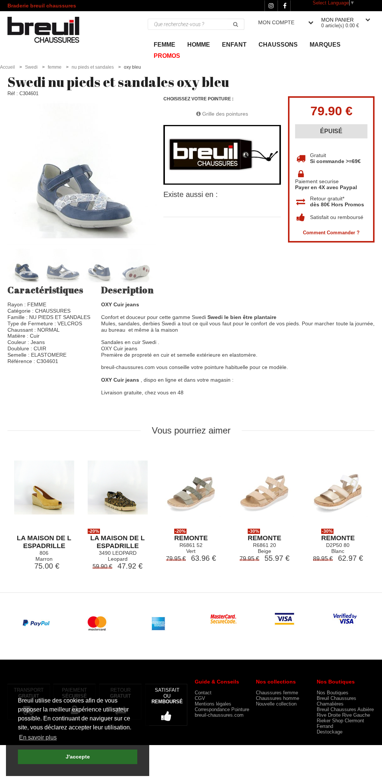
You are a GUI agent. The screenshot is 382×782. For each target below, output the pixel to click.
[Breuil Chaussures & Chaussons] (50, 29)
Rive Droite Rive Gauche (343, 715)
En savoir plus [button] (38, 737)
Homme (198, 44)
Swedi (31, 67)
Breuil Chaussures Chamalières (336, 701)
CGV (200, 698)
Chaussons (278, 44)
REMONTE (191, 538)
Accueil (7, 67)
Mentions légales (213, 704)
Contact (203, 692)
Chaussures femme (277, 692)
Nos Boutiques (332, 692)
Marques (325, 44)
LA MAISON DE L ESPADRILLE (44, 542)
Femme (164, 44)
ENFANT (234, 44)
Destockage (329, 732)
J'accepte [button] (78, 757)
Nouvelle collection (276, 704)
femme (55, 67)
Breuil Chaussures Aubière (345, 709)
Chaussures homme (277, 698)
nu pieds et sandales (93, 67)
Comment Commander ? (331, 232)
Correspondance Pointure (222, 709)
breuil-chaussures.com (219, 715)
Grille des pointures (224, 114)
